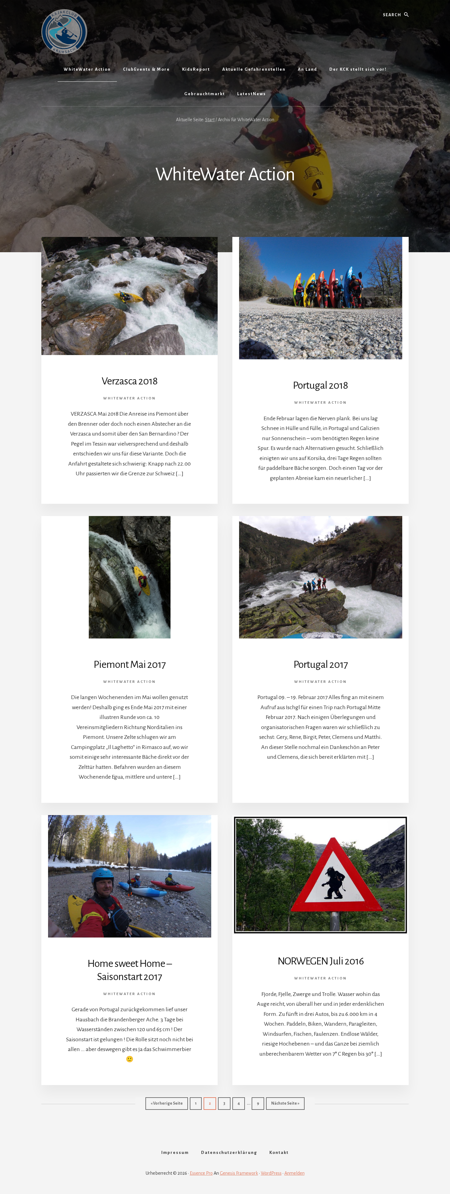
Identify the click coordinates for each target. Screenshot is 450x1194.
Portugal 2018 (320, 385)
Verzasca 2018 (130, 381)
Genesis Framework (239, 1173)
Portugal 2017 (321, 664)
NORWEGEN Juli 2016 (321, 961)
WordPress (271, 1173)
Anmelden (294, 1173)
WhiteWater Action (129, 398)
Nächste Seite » (288, 1103)
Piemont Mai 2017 (130, 664)
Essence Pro (201, 1173)
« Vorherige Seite (169, 1103)
